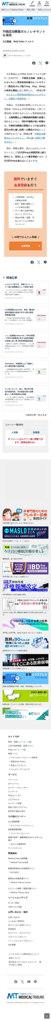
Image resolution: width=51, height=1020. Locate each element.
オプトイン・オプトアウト (19, 933)
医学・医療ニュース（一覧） (20, 742)
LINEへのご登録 (15, 907)
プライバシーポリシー (17, 937)
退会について (14, 958)
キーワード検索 (14, 803)
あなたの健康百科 (18, 844)
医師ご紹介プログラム (17, 807)
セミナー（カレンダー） (18, 788)
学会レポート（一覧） (17, 750)
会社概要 (12, 945)
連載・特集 (31, 9)
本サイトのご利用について (19, 925)
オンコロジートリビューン (22, 825)
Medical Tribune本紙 (19, 862)
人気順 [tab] (14, 432)
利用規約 (12, 929)
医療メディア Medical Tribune (12, 9)
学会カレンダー (14, 795)
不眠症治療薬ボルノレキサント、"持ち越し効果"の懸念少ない (25, 138)
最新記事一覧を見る (37, 415)
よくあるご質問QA (16, 921)
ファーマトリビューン (20, 833)
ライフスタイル (14, 848)
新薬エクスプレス (44, 9)
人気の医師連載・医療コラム (20, 746)
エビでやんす (14, 799)
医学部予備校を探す (16, 811)
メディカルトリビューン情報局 (24, 757)
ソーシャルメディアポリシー (20, 941)
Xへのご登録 (13, 903)
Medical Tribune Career (21, 882)
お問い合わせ (14, 917)
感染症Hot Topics (18, 761)
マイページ (13, 780)
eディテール (13, 784)
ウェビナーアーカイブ (20, 769)
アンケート (13, 791)
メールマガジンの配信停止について (24, 954)
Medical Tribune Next (20, 892)
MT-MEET (15, 872)
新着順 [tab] (36, 432)
